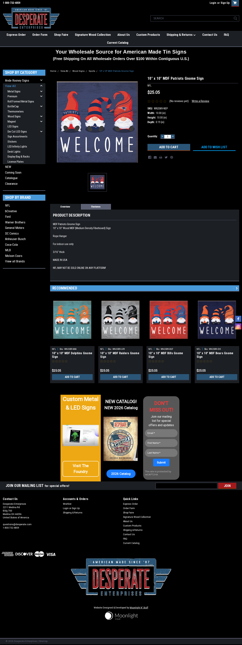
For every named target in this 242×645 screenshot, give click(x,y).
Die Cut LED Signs (17, 131)
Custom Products (148, 35)
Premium (12, 96)
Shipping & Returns (180, 35)
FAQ (226, 35)
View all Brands (15, 261)
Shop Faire (61, 35)
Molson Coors (13, 256)
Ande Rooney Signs (17, 80)
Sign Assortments (17, 136)
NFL (7, 205)
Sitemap (43, 641)
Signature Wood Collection (93, 35)
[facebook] (238, 319)
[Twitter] (166, 157)
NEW (8, 167)
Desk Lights (14, 151)
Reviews (95, 206)
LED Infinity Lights (17, 146)
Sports (92, 71)
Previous (234, 288)
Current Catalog (117, 42)
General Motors (14, 228)
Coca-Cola (11, 244)
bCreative (11, 211)
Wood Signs (14, 116)
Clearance (11, 184)
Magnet (12, 121)
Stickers (12, 141)
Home (53, 71)
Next (237, 288)
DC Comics (12, 233)
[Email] (155, 157)
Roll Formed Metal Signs (21, 101)
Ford (8, 216)
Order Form (39, 35)
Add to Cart (72, 376)
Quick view (72, 343)
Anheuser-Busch (15, 239)
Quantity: (152, 136)
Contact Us (209, 35)
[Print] (160, 157)
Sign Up (225, 2)
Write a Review (200, 101)
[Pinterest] (171, 157)
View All (10, 86)
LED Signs (13, 126)
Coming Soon (13, 172)
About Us (123, 35)
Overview (65, 206)
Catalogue (11, 178)
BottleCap (13, 106)
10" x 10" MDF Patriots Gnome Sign (116, 71)
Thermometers (16, 111)
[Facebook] (149, 157)
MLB (8, 250)
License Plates (16, 161)
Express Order (16, 35)
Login (213, 2)
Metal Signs (14, 91)
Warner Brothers (15, 222)
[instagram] (238, 326)
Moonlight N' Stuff (139, 607)
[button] (81, 469)
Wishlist (67, 504)
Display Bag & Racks (19, 156)
